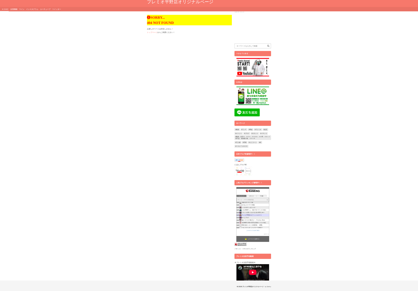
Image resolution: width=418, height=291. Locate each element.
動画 (237, 129)
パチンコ (264, 133)
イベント (239, 133)
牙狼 (245, 142)
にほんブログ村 (240, 165)
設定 (265, 129)
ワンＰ (244, 129)
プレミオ (258, 129)
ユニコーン (253, 142)
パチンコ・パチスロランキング (245, 249)
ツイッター (56, 9)
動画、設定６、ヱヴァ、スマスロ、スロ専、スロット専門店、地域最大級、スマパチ (252, 137)
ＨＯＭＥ (5, 9)
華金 (251, 129)
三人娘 (238, 142)
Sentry (269, 286)
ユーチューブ (45, 9)
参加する (266, 234)
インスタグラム (32, 9)
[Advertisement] (252, 28)
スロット (255, 133)
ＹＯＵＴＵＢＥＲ (242, 146)
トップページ (152, 32)
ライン (21, 9)
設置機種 (13, 9)
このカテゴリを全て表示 (252, 230)
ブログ (247, 133)
